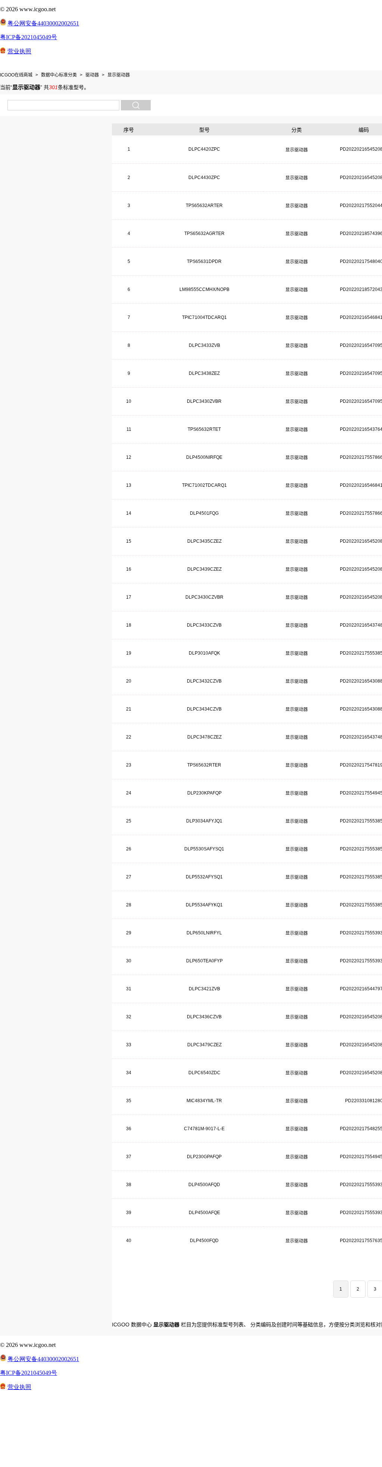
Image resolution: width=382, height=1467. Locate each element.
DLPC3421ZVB (204, 988)
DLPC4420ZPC (204, 149)
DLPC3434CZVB (204, 709)
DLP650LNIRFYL (204, 932)
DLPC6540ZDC (204, 1072)
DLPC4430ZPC (204, 177)
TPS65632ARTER (204, 205)
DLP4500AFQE (204, 1212)
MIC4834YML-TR (204, 1100)
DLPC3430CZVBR (204, 597)
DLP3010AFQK (204, 653)
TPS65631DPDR (204, 261)
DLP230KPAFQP (204, 793)
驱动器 (92, 75)
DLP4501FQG (204, 513)
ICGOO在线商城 (16, 75)
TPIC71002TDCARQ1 (204, 485)
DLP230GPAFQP (204, 1156)
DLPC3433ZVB (204, 345)
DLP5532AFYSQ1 (204, 877)
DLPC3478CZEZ (204, 737)
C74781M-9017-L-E (204, 1128)
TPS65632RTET (204, 429)
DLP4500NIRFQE (204, 457)
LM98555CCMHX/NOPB (204, 289)
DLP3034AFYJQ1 (204, 821)
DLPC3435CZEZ (204, 541)
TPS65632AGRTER (204, 233)
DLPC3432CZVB (204, 681)
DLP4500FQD (204, 1240)
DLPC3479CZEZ (204, 1044)
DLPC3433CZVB (204, 625)
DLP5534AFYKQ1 (204, 905)
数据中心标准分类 (59, 75)
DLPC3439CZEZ (204, 569)
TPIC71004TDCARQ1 (204, 317)
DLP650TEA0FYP (204, 960)
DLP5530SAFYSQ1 (204, 849)
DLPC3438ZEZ (204, 373)
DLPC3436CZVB (204, 1016)
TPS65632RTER (204, 765)
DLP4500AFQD (204, 1184)
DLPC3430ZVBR (204, 401)
